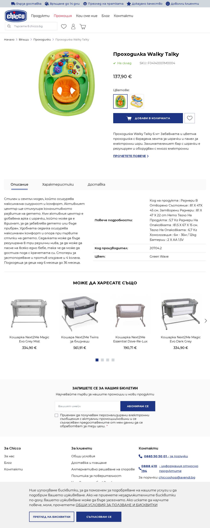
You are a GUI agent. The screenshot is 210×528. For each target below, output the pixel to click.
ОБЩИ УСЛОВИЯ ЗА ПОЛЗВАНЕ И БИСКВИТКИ (117, 505)
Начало (9, 39)
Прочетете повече (129, 156)
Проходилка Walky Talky (72, 39)
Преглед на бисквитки (51, 516)
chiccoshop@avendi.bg (177, 477)
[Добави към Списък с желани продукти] (190, 118)
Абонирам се (138, 406)
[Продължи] (206, 321)
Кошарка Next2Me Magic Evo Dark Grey (181, 339)
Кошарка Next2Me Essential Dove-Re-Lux (130, 339)
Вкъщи (24, 39)
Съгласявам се (99, 516)
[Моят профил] (73, 26)
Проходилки (42, 39)
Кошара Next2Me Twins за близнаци (79, 339)
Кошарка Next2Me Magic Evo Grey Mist (29, 339)
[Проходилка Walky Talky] (120, 101)
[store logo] (16, 16)
